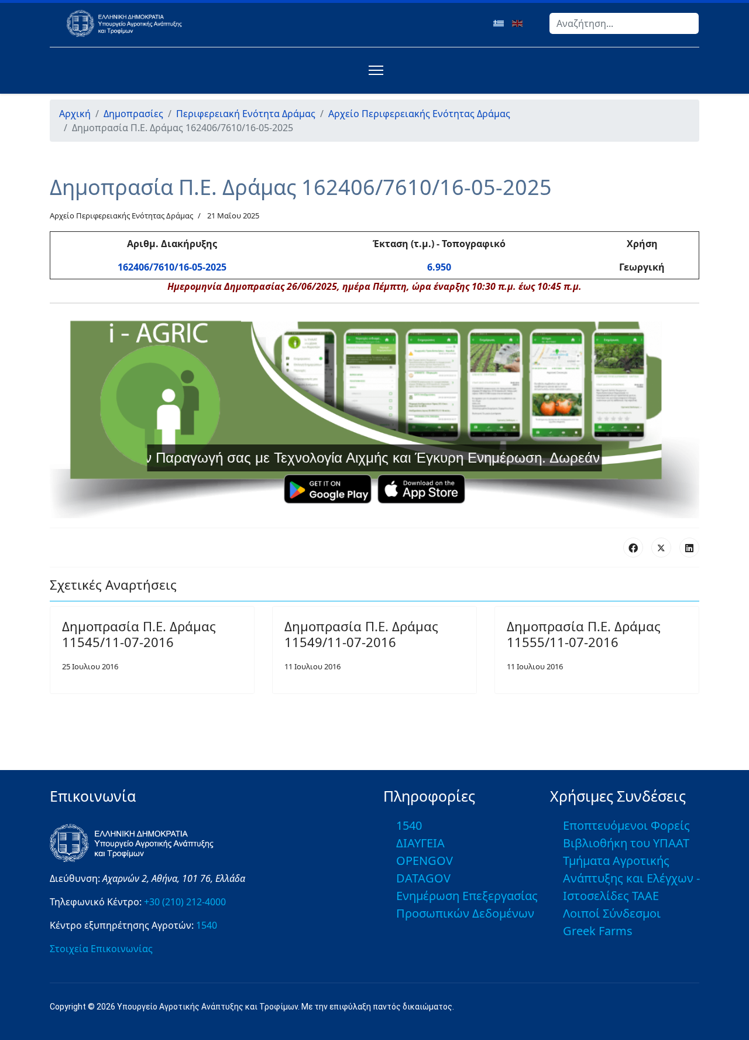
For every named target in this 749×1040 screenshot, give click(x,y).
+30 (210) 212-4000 (185, 901)
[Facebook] (633, 547)
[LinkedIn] (689, 547)
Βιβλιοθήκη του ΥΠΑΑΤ (626, 843)
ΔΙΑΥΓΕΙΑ (420, 843)
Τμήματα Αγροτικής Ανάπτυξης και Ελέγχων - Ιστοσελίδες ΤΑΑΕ (631, 878)
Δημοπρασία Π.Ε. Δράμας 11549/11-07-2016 (361, 633)
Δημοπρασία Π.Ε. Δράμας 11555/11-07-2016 (584, 633)
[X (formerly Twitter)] (661, 547)
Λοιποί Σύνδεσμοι (612, 913)
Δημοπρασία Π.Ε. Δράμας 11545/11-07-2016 (139, 633)
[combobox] (624, 23)
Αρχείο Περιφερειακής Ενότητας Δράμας (121, 215)
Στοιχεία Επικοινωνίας (101, 948)
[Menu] (373, 70)
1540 (206, 925)
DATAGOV (423, 878)
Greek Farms (598, 931)
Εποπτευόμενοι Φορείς (626, 825)
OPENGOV (424, 860)
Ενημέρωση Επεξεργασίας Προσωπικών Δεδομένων (467, 904)
